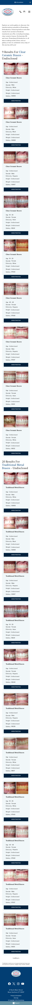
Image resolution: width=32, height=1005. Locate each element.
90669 (13, 96)
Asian (14, 219)
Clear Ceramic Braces (14, 53)
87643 (13, 272)
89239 (13, 726)
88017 (13, 771)
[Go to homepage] (8, 12)
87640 (13, 315)
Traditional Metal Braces (13, 466)
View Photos (16, 101)
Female (14, 217)
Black (14, 131)
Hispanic (15, 176)
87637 (13, 360)
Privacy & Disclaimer (16, 996)
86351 (13, 404)
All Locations (19, 2)
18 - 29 (11, 215)
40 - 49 (11, 302)
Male (13, 85)
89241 (13, 228)
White (14, 87)
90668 (13, 140)
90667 (13, 184)
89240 (13, 682)
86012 (13, 448)
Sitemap (16, 998)
